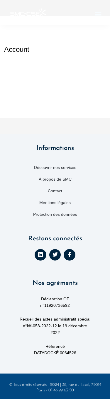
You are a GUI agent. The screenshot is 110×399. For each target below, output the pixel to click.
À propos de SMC (55, 179)
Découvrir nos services (55, 167)
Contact (55, 191)
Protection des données (55, 214)
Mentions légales (55, 202)
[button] (98, 14)
